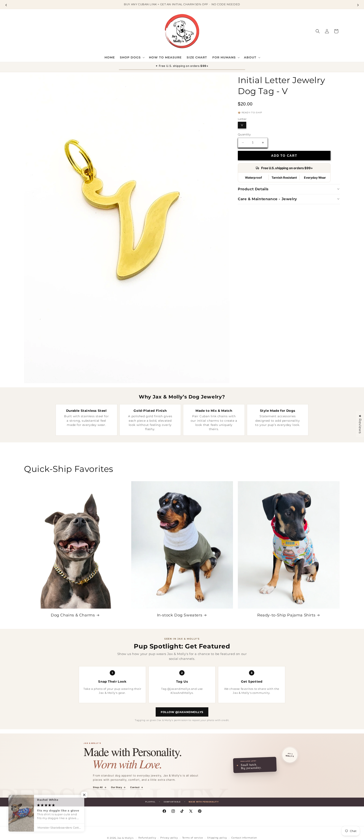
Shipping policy (217, 837)
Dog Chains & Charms (73, 615)
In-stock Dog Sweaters (179, 615)
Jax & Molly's (125, 837)
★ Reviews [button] (360, 424)
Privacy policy (169, 837)
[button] (131, 57)
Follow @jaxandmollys (182, 712)
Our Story (118, 787)
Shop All (99, 787)
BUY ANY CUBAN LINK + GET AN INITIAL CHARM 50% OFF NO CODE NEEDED (182, 4)
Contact (136, 787)
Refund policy (147, 837)
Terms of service (192, 837)
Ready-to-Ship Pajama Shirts (286, 615)
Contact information (244, 837)
